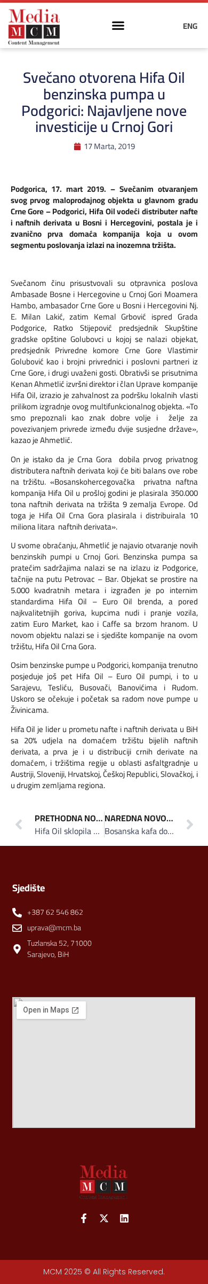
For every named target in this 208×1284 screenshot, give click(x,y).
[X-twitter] (104, 1218)
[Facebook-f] (84, 1218)
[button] (118, 25)
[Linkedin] (124, 1218)
